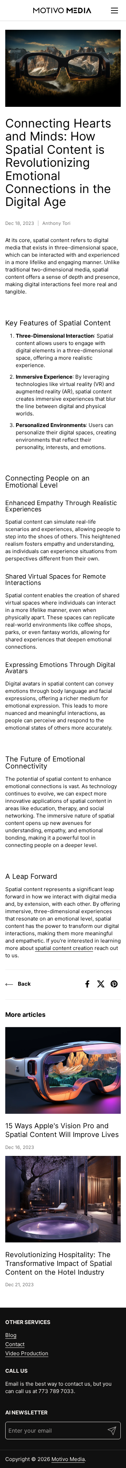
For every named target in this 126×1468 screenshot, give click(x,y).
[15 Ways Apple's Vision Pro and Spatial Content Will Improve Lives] (63, 1070)
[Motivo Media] (62, 11)
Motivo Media (68, 1459)
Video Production (26, 1353)
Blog (10, 1335)
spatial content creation (64, 948)
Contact (14, 1344)
